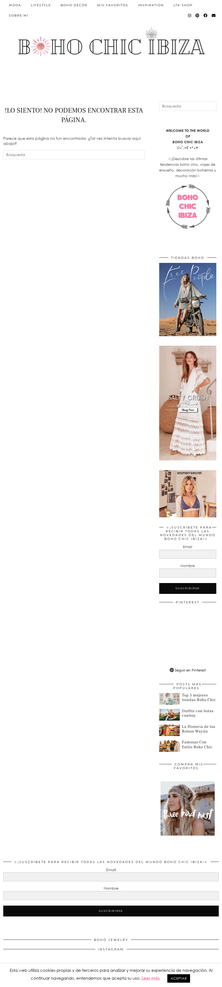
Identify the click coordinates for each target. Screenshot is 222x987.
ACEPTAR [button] (179, 978)
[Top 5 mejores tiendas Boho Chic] (169, 699)
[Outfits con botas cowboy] (169, 715)
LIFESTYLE (41, 5)
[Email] (214, 15)
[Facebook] (206, 15)
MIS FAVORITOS (112, 5)
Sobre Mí (18, 15)
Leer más (151, 978)
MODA (15, 5)
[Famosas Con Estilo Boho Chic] (169, 746)
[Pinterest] (197, 15)
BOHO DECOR (74, 5)
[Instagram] (190, 15)
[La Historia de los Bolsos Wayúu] (169, 730)
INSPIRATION (151, 5)
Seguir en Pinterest (190, 670)
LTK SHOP (183, 5)
